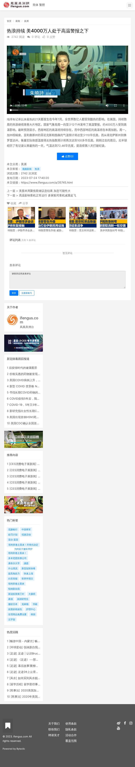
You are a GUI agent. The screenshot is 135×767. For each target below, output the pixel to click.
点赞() (68, 156)
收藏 (13, 203)
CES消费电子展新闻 (22, 464)
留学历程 (16, 684)
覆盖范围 (71, 741)
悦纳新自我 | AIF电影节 (38, 647)
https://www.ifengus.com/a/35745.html (47, 182)
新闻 (17, 21)
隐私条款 (71, 729)
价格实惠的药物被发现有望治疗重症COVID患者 (39, 374)
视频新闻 (26, 168)
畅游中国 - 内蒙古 (21, 641)
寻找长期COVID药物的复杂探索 (29, 392)
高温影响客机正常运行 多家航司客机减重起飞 (47, 195)
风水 (13, 678)
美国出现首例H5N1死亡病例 (27, 417)
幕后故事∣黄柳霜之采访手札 (35, 665)
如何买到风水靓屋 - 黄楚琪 (35, 678)
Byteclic (21, 748)
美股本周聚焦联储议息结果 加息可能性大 (44, 190)
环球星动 (16, 647)
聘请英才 (54, 735)
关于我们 (54, 723)
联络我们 (54, 729)
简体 (35, 5)
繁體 (42, 5)
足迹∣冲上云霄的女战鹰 (32, 672)
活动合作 (71, 735)
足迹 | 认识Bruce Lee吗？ (34, 653)
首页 (9, 21)
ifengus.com (29, 320)
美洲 (26, 21)
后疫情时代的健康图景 (23, 367)
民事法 (15, 690)
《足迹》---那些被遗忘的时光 (37, 659)
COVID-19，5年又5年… (24, 404)
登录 (14, 293)
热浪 (37, 168)
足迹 (13, 653)
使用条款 (71, 723)
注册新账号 (26, 293)
